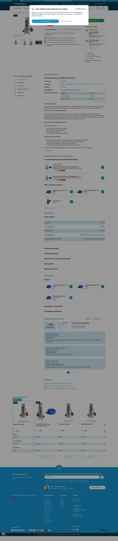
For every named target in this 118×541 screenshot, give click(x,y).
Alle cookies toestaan (45, 21)
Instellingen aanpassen (66, 21)
